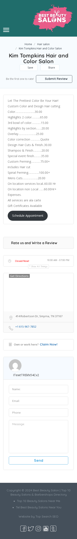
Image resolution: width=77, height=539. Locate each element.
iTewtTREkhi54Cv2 (26, 375)
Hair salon (43, 44)
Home (28, 44)
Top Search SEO (47, 516)
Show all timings (39, 266)
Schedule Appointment (27, 216)
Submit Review (56, 79)
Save (30, 67)
